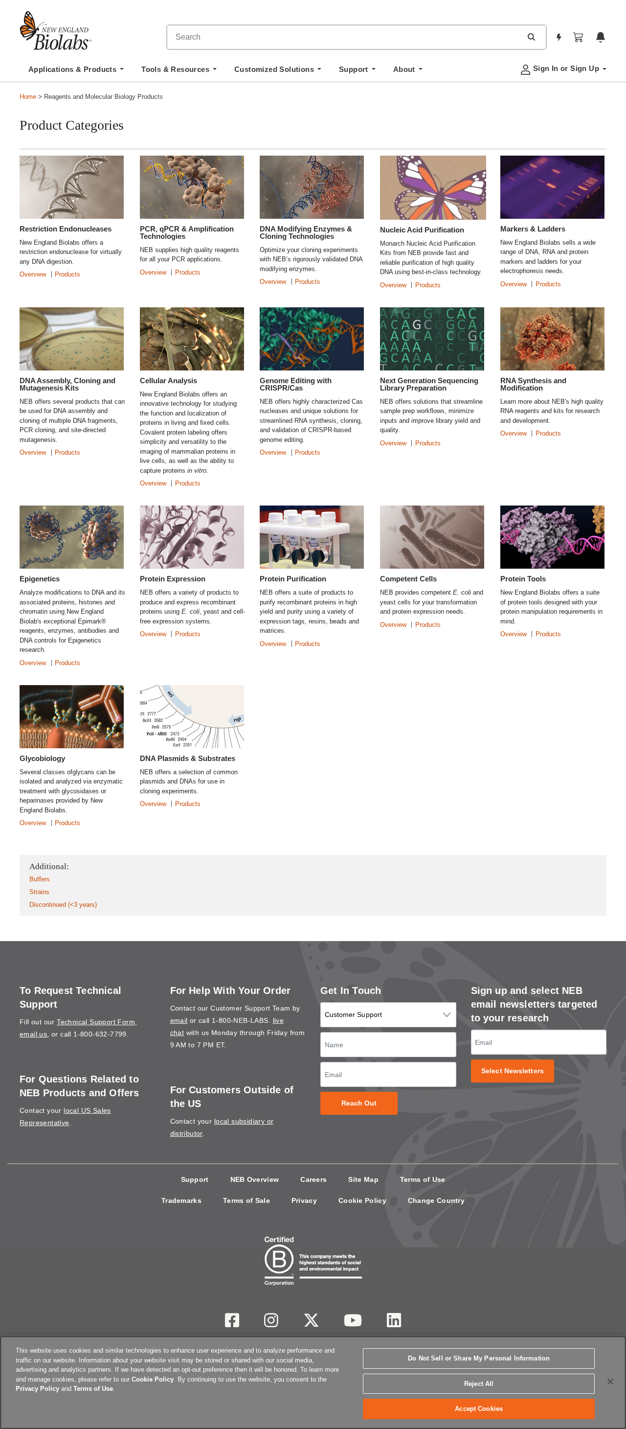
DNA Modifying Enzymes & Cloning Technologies (306, 232)
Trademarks (181, 1200)
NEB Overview (254, 1179)
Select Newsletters (512, 1071)
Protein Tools (523, 579)
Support (195, 1179)
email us (33, 1034)
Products (67, 274)
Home (28, 96)
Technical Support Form (96, 1022)
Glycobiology (42, 758)
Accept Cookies (479, 1408)
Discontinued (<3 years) (63, 904)
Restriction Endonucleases (66, 229)
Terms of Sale (246, 1200)
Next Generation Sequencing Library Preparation (429, 384)
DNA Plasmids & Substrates (187, 758)
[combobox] (344, 37)
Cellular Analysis (168, 380)
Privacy (304, 1200)
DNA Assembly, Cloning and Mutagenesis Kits (67, 384)
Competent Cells (408, 579)
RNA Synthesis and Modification (533, 384)
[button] (531, 36)
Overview (33, 274)
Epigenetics (40, 579)
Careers (313, 1179)
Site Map (363, 1179)
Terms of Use (423, 1179)
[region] (313, 1382)
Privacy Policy (37, 1388)
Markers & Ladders (532, 229)
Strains (39, 892)
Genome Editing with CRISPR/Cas (296, 384)
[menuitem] (76, 72)
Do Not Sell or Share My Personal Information (479, 1358)
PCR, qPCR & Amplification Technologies (187, 232)
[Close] (610, 1381)
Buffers (39, 879)
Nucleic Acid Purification (422, 230)
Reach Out (359, 1103)
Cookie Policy (362, 1200)
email (179, 1020)
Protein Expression (172, 579)
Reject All (478, 1383)
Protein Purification (293, 579)
